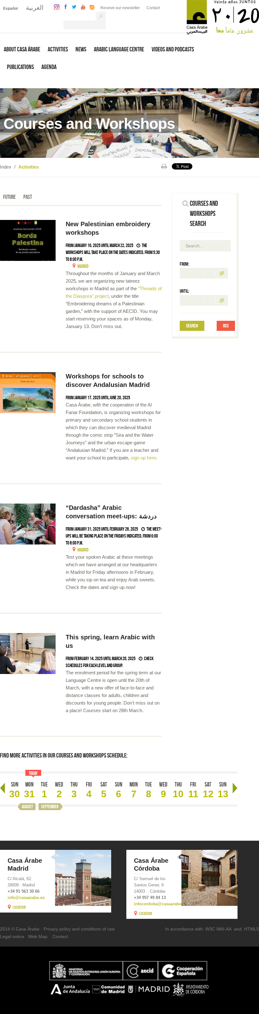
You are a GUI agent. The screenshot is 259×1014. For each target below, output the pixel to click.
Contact (153, 8)
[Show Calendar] (222, 273)
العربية (35, 7)
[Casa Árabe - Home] (223, 17)
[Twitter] (72, 6)
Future (9, 197)
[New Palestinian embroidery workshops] (28, 240)
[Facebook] (64, 6)
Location (19, 907)
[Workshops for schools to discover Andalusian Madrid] (28, 392)
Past (27, 197)
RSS (226, 325)
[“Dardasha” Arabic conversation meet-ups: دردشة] (28, 524)
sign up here (143, 457)
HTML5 (251, 928)
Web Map (37, 936)
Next (235, 788)
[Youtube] (81, 6)
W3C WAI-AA (218, 928)
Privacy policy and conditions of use (79, 928)
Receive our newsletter (120, 8)
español (10, 8)
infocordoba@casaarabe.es (160, 904)
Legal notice (12, 936)
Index (5, 167)
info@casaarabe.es (26, 897)
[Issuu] (91, 6)
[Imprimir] (164, 166)
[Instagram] (55, 6)
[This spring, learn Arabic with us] (28, 653)
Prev (2, 788)
